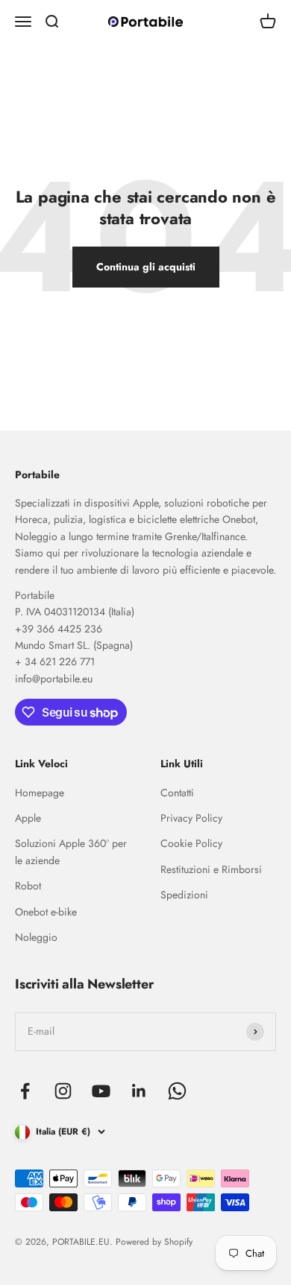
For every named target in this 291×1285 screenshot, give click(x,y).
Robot (28, 885)
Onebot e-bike (46, 911)
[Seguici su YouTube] (101, 1091)
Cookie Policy (191, 843)
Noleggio (36, 937)
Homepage (39, 792)
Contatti (177, 792)
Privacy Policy (191, 817)
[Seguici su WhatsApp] (177, 1091)
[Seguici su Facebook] (25, 1091)
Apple (28, 817)
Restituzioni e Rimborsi (211, 869)
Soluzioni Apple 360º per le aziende (71, 851)
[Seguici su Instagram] (63, 1091)
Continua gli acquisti (145, 266)
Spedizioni (184, 894)
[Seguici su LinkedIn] (139, 1091)
